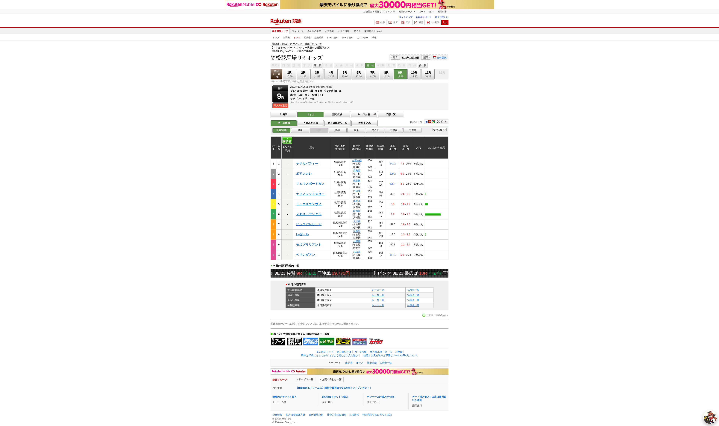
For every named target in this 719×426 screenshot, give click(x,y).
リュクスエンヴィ (308, 204)
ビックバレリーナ (308, 224)
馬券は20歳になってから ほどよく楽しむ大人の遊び (329, 355)
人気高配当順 (310, 123)
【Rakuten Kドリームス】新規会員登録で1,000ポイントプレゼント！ (334, 387)
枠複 (300, 130)
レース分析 (332, 37)
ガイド (357, 31)
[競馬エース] (343, 341)
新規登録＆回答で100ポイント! (379, 11)
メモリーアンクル (308, 214)
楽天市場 (442, 11)
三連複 (394, 130)
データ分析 (347, 37)
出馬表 (286, 37)
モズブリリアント (308, 244)
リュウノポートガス (310, 183)
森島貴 (356, 170)
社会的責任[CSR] (336, 414)
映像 (374, 37)
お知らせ (329, 31)
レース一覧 (378, 289)
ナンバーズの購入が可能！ (381, 396)
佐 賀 (422, 65)
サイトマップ (405, 17)
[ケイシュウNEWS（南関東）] (310, 341)
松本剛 (356, 211)
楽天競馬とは (441, 17)
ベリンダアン (305, 254)
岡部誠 (356, 201)
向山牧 (356, 190)
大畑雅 (356, 221)
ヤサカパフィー (307, 163)
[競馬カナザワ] (375, 341)
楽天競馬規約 (316, 414)
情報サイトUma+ (373, 31)
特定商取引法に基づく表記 (377, 414)
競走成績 (318, 37)
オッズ (296, 37)
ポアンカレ (304, 173)
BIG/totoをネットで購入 (335, 396)
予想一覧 (391, 114)
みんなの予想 (314, 31)
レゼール (302, 234)
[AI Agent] (710, 417)
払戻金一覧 (413, 289)
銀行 (431, 11)
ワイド (375, 130)
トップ (275, 37)
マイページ (297, 31)
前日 (395, 57)
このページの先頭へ (437, 315)
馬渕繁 (356, 180)
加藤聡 (356, 231)
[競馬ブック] (278, 341)
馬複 (337, 130)
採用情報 (354, 414)
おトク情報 (343, 31)
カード (422, 11)
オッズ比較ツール (337, 123)
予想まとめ (365, 123)
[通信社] (326, 341)
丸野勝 (356, 241)
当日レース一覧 (276, 74)
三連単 (412, 130)
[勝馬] (294, 341)
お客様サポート (424, 17)
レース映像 (396, 351)
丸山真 (356, 251)
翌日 (425, 57)
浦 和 (317, 65)
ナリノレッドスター (310, 194)
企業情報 (277, 414)
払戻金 (307, 37)
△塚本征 (357, 160)
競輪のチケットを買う (284, 396)
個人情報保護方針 (295, 414)
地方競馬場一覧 (378, 351)
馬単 (356, 130)
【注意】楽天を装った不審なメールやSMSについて (389, 355)
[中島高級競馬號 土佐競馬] (359, 341)
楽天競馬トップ (280, 31)
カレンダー (362, 37)
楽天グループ (406, 11)
